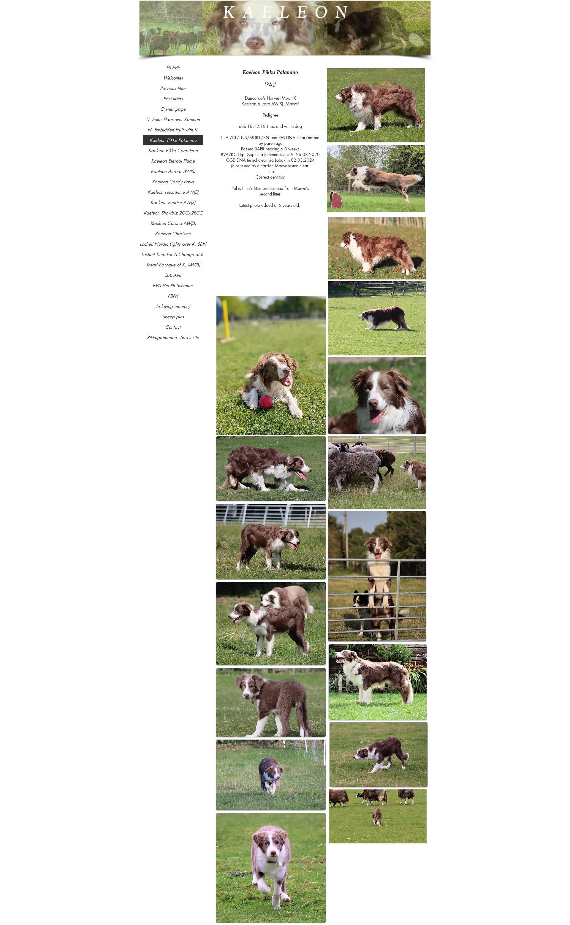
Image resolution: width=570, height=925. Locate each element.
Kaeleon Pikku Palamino (173, 140)
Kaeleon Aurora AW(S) (173, 171)
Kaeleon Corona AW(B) (173, 223)
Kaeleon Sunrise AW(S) (173, 202)
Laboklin (173, 275)
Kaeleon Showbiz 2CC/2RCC (173, 213)
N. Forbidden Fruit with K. (173, 130)
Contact (172, 327)
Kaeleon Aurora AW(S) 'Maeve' (270, 104)
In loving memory (173, 306)
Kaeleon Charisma (173, 233)
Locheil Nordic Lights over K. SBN (173, 244)
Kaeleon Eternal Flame (173, 161)
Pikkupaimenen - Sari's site (173, 337)
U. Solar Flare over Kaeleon (173, 119)
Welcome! (173, 78)
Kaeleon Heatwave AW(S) (173, 192)
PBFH (173, 296)
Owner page (173, 109)
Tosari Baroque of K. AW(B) (173, 265)
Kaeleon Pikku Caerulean (173, 150)
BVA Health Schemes (173, 285)
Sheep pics (173, 317)
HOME (173, 67)
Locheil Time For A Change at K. (173, 254)
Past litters (173, 98)
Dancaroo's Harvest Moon (268, 98)
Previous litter (173, 88)
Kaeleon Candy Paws (173, 182)
